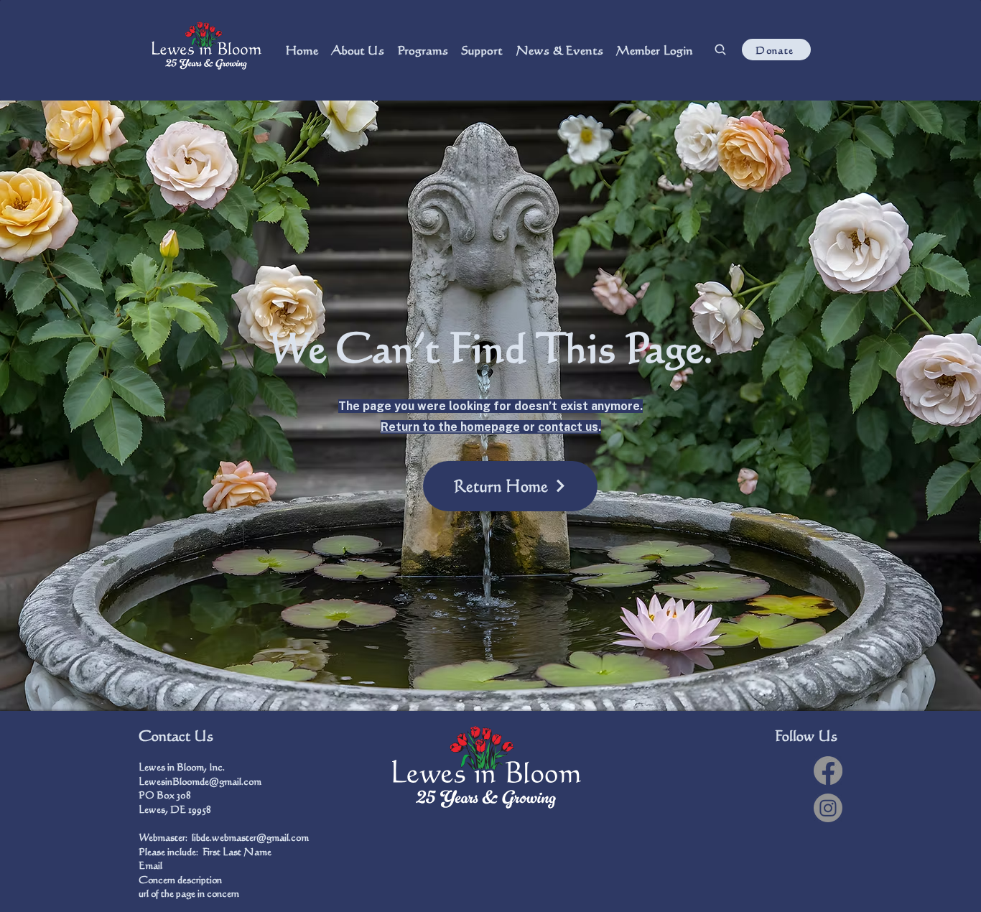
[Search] (720, 49)
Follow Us (806, 736)
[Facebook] (828, 770)
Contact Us (176, 736)
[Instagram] (828, 808)
